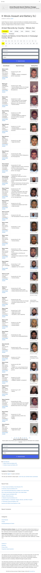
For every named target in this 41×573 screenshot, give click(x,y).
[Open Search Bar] (39, 1)
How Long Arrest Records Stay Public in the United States (14, 492)
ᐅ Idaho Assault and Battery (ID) (10, 463)
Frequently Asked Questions (8, 549)
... (27, 437)
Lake (22, 31)
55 (18, 437)
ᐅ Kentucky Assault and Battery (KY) (9, 488)
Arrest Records (6, 461)
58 (24, 437)
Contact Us (4, 543)
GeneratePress (32, 571)
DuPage (16, 31)
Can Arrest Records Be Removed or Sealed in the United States (15, 490)
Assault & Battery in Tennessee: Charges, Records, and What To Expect (17, 499)
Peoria (33, 31)
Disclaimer (4, 545)
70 (29, 437)
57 (22, 437)
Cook (11, 31)
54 (16, 437)
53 (14, 437)
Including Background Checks (8, 523)
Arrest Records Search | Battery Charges (23, 7)
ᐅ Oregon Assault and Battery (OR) (9, 494)
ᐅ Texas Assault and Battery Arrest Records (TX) (12, 486)
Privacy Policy (4, 547)
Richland (4, 33)
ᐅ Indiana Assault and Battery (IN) (10, 465)
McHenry (27, 31)
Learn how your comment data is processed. (28, 476)
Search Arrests (21, 61)
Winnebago (11, 33)
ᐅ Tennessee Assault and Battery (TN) (10, 501)
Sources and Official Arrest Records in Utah (11, 503)
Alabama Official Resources (7, 496)
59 (26, 437)
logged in (9, 473)
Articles (3, 521)
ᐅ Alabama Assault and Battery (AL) (9, 497)
